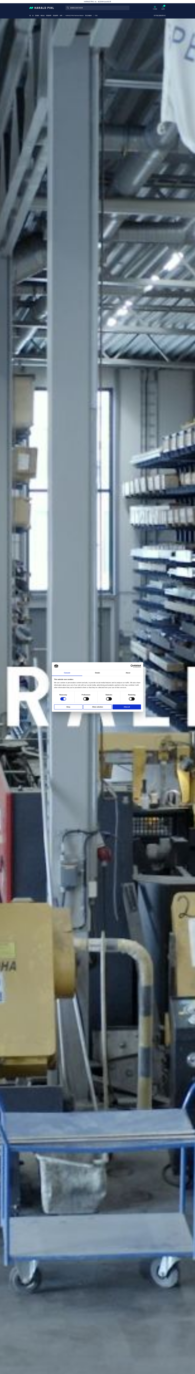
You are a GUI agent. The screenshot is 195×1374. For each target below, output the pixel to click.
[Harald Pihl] (41, 8)
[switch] (86, 699)
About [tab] (128, 673)
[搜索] (67, 7)
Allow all (127, 707)
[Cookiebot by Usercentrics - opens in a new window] (132, 666)
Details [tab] (97, 673)
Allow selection (97, 707)
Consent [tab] (67, 673)
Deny (68, 707)
